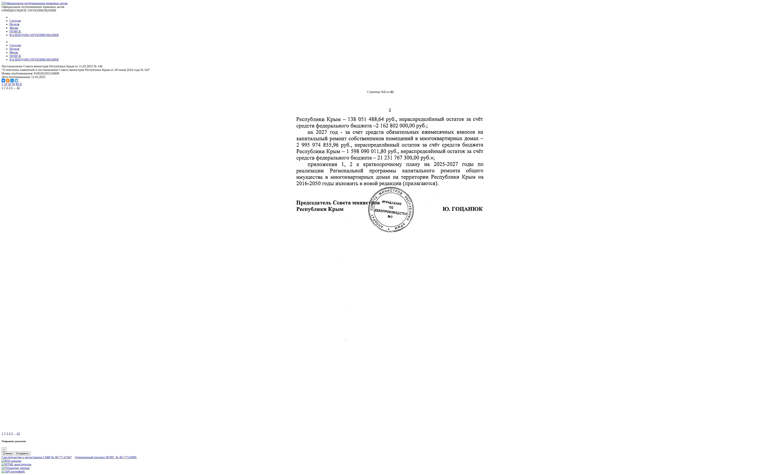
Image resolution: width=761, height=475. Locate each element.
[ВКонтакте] (3, 80)
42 (18, 87)
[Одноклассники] (8, 80)
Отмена (7, 453)
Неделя (14, 24)
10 (5, 84)
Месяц (14, 28)
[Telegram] (16, 80)
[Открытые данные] (16, 468)
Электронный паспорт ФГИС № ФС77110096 (106, 457)
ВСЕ (19, 84)
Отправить (22, 453)
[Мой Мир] (12, 80)
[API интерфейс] (13, 471)
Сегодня (15, 20)
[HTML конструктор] (16, 464)
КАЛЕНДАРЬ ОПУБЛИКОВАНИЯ (34, 35)
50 (13, 84)
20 (9, 84)
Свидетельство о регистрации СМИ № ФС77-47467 (37, 457)
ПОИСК (15, 31)
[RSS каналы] (11, 461)
